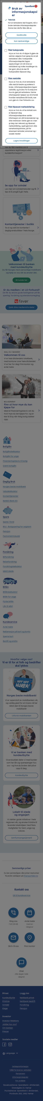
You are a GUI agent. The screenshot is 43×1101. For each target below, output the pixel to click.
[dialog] (21, 74)
